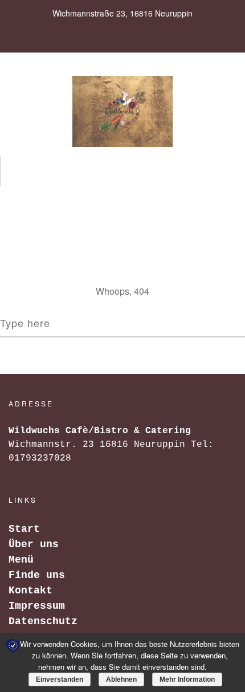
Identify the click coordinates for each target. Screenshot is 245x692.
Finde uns (37, 575)
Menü (21, 559)
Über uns (34, 544)
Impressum (37, 606)
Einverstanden (59, 679)
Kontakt (30, 590)
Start (24, 529)
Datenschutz (43, 621)
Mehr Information (187, 679)
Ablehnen (121, 679)
